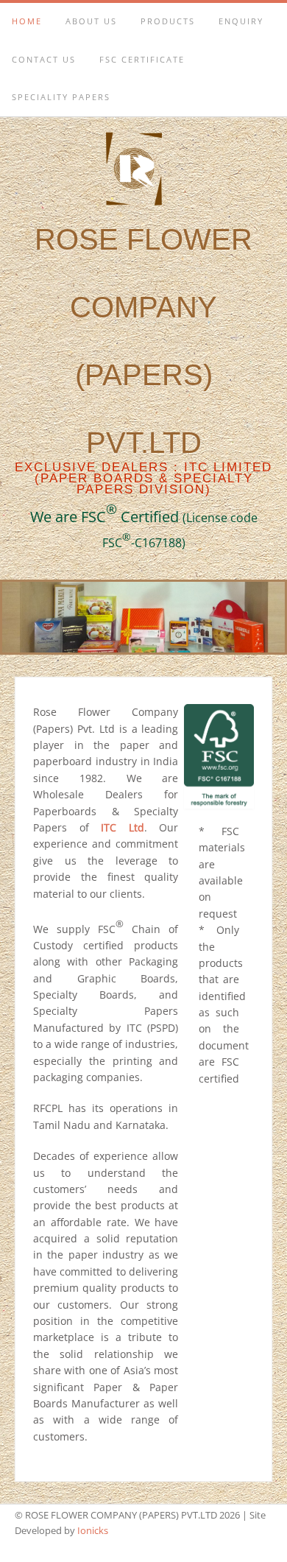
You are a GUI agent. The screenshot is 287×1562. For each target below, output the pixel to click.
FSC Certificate (142, 59)
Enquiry (241, 21)
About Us (91, 21)
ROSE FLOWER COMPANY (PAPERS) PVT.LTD (143, 359)
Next (266, 613)
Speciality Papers (61, 96)
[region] (143, 617)
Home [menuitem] (27, 21)
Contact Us (44, 59)
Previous (21, 613)
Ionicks (92, 1530)
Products (168, 21)
